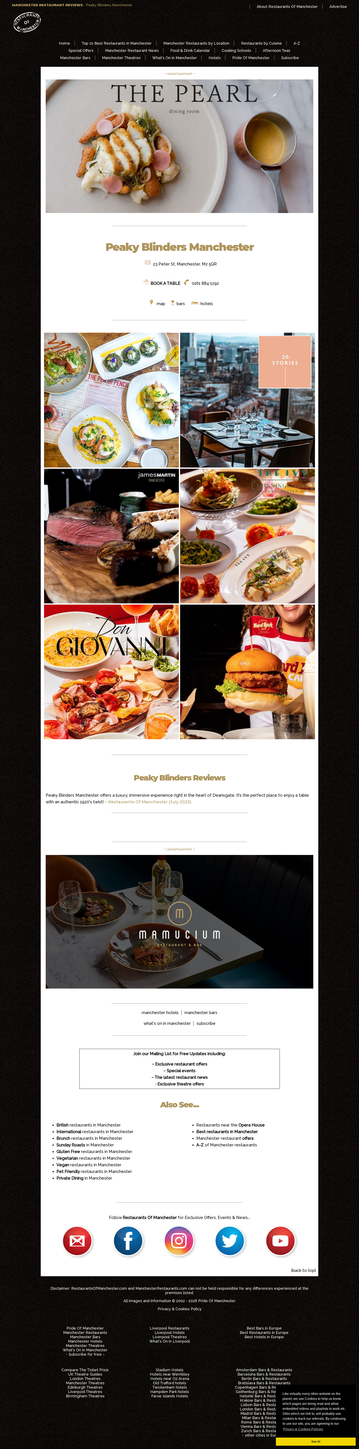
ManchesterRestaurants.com (161, 1288)
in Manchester (85, 1144)
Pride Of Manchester (251, 58)
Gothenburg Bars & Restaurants (264, 1391)
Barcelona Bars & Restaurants (264, 1374)
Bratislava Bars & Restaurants (264, 1383)
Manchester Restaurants (85, 1332)
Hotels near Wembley (169, 1374)
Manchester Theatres (121, 58)
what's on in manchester (167, 1023)
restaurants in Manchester (89, 1125)
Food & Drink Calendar (190, 50)
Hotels (215, 58)
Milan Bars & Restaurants (264, 1418)
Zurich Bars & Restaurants (264, 1431)
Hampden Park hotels (169, 1391)
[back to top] (303, 1270)
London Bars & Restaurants (264, 1409)
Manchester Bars (75, 58)
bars (181, 303)
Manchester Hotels (85, 1341)
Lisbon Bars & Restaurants (264, 1405)
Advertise (338, 6)
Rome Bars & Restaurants (264, 1422)
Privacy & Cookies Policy (180, 1309)
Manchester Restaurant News (132, 50)
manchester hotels (160, 1012)
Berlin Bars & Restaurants (264, 1378)
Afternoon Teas (276, 50)
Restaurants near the (230, 1125)
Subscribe (290, 58)
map (161, 303)
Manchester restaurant (225, 1138)
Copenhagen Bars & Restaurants (264, 1387)
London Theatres (85, 1378)
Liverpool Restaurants (169, 1328)
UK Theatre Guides (85, 1374)
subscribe (206, 1023)
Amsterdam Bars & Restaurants (264, 1370)
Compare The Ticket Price (85, 1370)
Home (64, 43)
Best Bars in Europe (264, 1328)
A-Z (297, 43)
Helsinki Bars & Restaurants (264, 1396)
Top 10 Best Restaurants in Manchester (117, 43)
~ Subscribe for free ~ (85, 1354)
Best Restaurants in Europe (264, 1332)
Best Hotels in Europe (264, 1337)
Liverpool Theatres (169, 1337)
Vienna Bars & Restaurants (264, 1426)
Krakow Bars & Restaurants (264, 1400)
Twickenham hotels (169, 1387)
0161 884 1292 (205, 283)
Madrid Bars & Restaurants (264, 1413)
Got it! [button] (315, 1441)
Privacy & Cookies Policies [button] (303, 1429)
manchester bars (200, 1012)
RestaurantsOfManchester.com (99, 1288)
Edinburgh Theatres (85, 1387)
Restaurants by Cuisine (261, 43)
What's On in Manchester (174, 58)
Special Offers (81, 50)
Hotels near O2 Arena (169, 1378)
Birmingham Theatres (85, 1396)
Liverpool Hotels (170, 1332)
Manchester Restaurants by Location (196, 43)
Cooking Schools (236, 50)
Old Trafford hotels (169, 1383)
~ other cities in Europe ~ (264, 1435)
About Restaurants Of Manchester (287, 6)
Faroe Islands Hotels (169, 1396)
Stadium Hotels (169, 1370)
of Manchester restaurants (226, 1144)
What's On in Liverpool (169, 1341)
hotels (206, 303)
